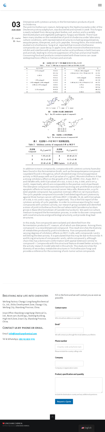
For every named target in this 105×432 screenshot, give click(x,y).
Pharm (18, 41)
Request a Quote (64, 401)
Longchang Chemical (13, 423)
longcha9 (17, 38)
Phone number (61, 341)
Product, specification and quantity (69, 374)
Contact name (61, 308)
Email (58, 324)
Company (59, 358)
